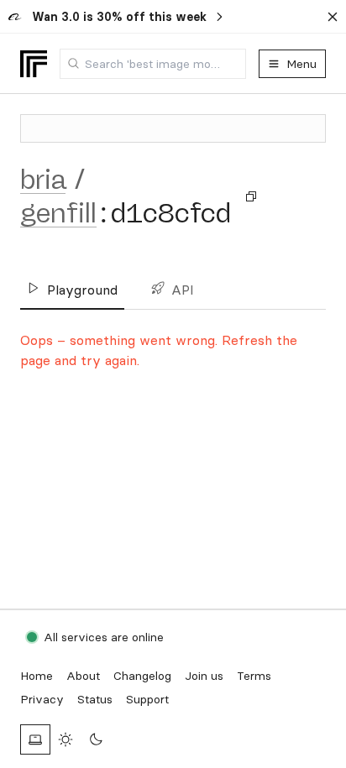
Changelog (142, 675)
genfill (58, 213)
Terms (254, 675)
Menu (301, 63)
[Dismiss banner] (332, 17)
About (83, 675)
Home (36, 675)
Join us (204, 675)
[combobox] (152, 64)
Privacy (42, 699)
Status (95, 699)
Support (147, 699)
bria (43, 180)
